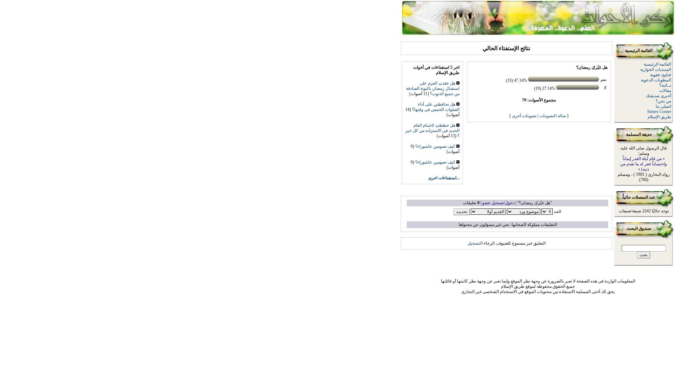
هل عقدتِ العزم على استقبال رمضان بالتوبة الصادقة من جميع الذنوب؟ (432, 88)
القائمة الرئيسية (657, 64)
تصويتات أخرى (524, 115)
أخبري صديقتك (658, 95)
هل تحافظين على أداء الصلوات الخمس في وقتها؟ (435, 107)
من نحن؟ (663, 101)
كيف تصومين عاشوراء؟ (435, 146)
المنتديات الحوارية (655, 69)
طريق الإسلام (659, 116)
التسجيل (475, 243)
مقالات (665, 90)
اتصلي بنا (663, 106)
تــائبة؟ (665, 85)
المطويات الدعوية (656, 80)
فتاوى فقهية (660, 74)
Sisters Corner (659, 111)
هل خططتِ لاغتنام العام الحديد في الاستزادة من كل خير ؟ (432, 130)
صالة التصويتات (552, 115)
